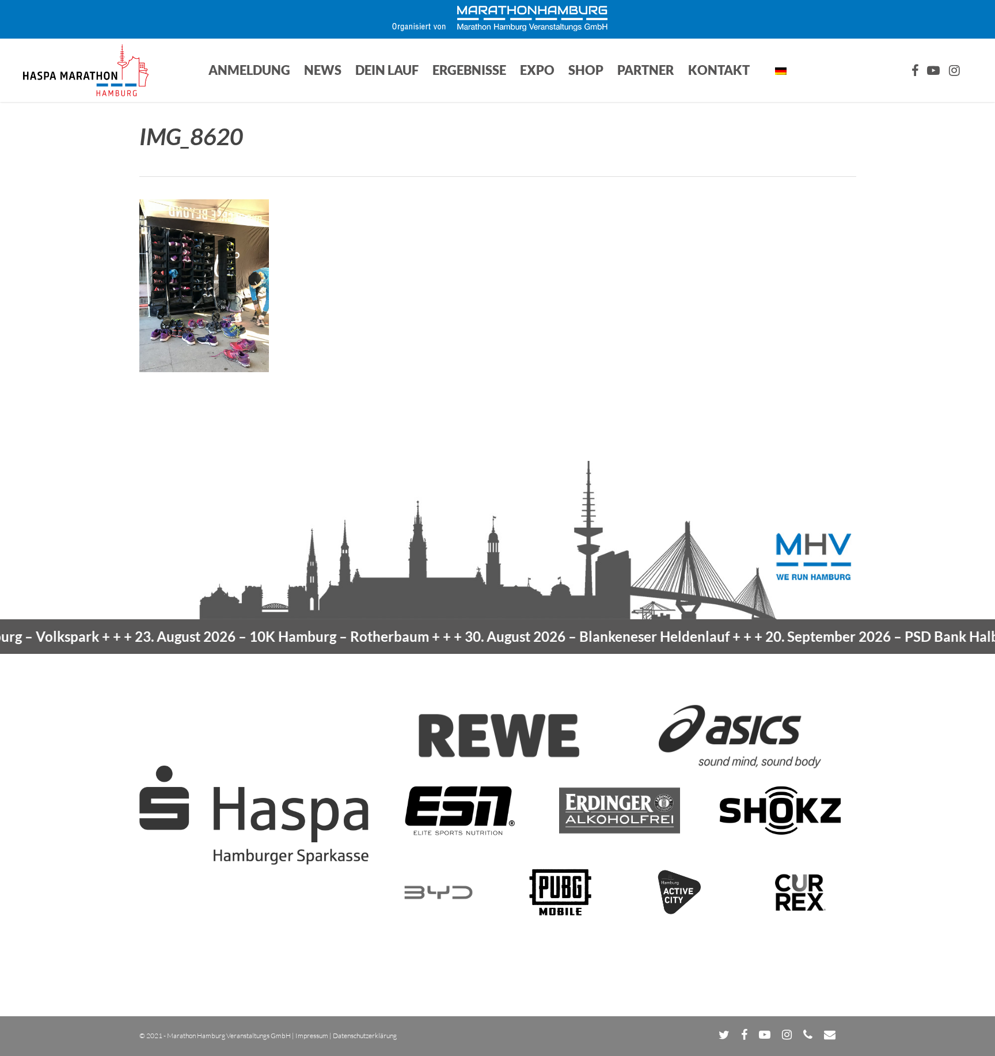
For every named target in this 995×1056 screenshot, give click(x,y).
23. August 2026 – (247, 636)
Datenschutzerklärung (365, 1035)
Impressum (311, 1035)
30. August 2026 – (562, 636)
